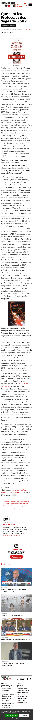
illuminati (6, 506)
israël (10, 506)
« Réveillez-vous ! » (22, 688)
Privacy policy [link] (16, 718)
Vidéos (18, 683)
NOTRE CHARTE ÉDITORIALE (6, 699)
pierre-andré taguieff (19, 506)
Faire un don (23, 702)
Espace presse (22, 698)
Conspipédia (5, 690)
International (5, 687)
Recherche (23, 695)
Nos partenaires (7, 702)
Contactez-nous (22, 696)
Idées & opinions (6, 688)
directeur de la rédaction (11, 536)
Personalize (24, 715)
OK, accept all (12, 715)
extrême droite (23, 504)
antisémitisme (18, 502)
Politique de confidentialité (7, 706)
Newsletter (21, 700)
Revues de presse (22, 692)
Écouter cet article (8, 26)
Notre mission (6, 696)
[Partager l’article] (2, 29)
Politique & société (6, 685)
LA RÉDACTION (9, 524)
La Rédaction (28, 29)
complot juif (14, 504)
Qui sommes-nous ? (8, 695)
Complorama (21, 687)
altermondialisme (8, 502)
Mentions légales (8, 703)
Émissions (19, 685)
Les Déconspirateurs (23, 690)
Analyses (4, 683)
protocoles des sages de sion (12, 508)
